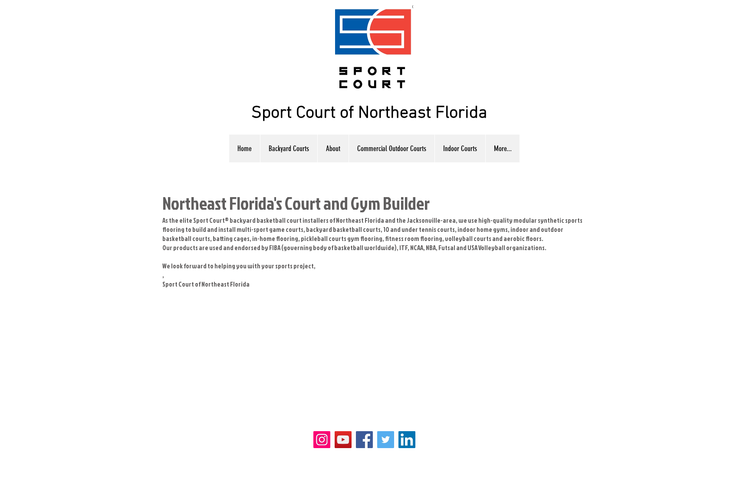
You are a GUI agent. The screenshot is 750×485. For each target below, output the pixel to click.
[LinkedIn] (406, 439)
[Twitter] (385, 439)
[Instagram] (321, 439)
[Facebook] (364, 439)
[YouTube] (343, 439)
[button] (459, 148)
